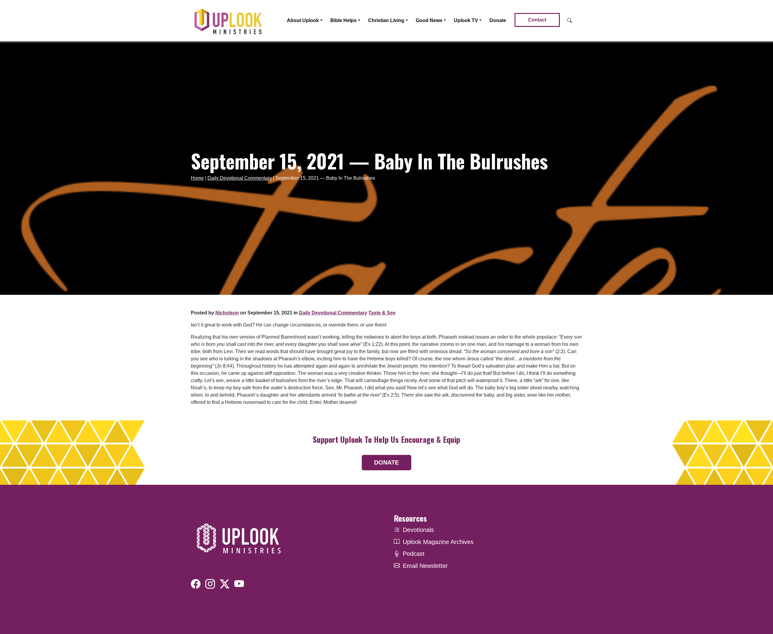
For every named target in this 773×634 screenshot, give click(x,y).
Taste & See (382, 312)
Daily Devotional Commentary (239, 178)
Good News (429, 20)
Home (197, 178)
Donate (497, 20)
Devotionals (418, 529)
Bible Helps (343, 20)
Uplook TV (466, 20)
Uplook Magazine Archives (438, 542)
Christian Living (386, 20)
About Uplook (303, 20)
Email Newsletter (425, 565)
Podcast (414, 553)
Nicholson (227, 312)
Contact (537, 19)
